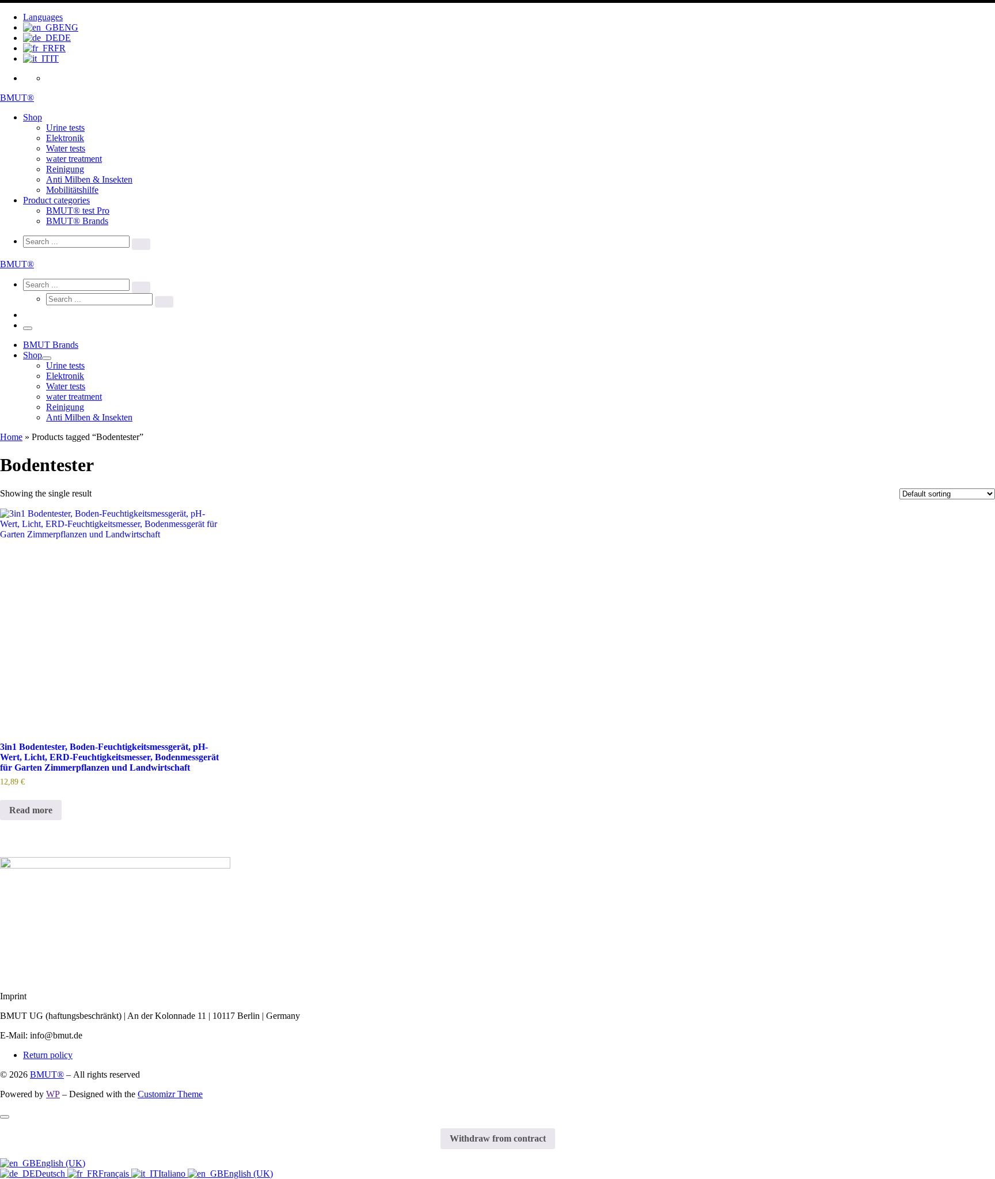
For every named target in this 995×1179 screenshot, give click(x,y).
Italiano (173, 1173)
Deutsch (51, 1173)
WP (53, 1094)
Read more (30, 810)
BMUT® (47, 1074)
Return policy (48, 1055)
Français (114, 1173)
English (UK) (60, 1163)
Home (11, 437)
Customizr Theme (170, 1094)
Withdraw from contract (498, 1138)
